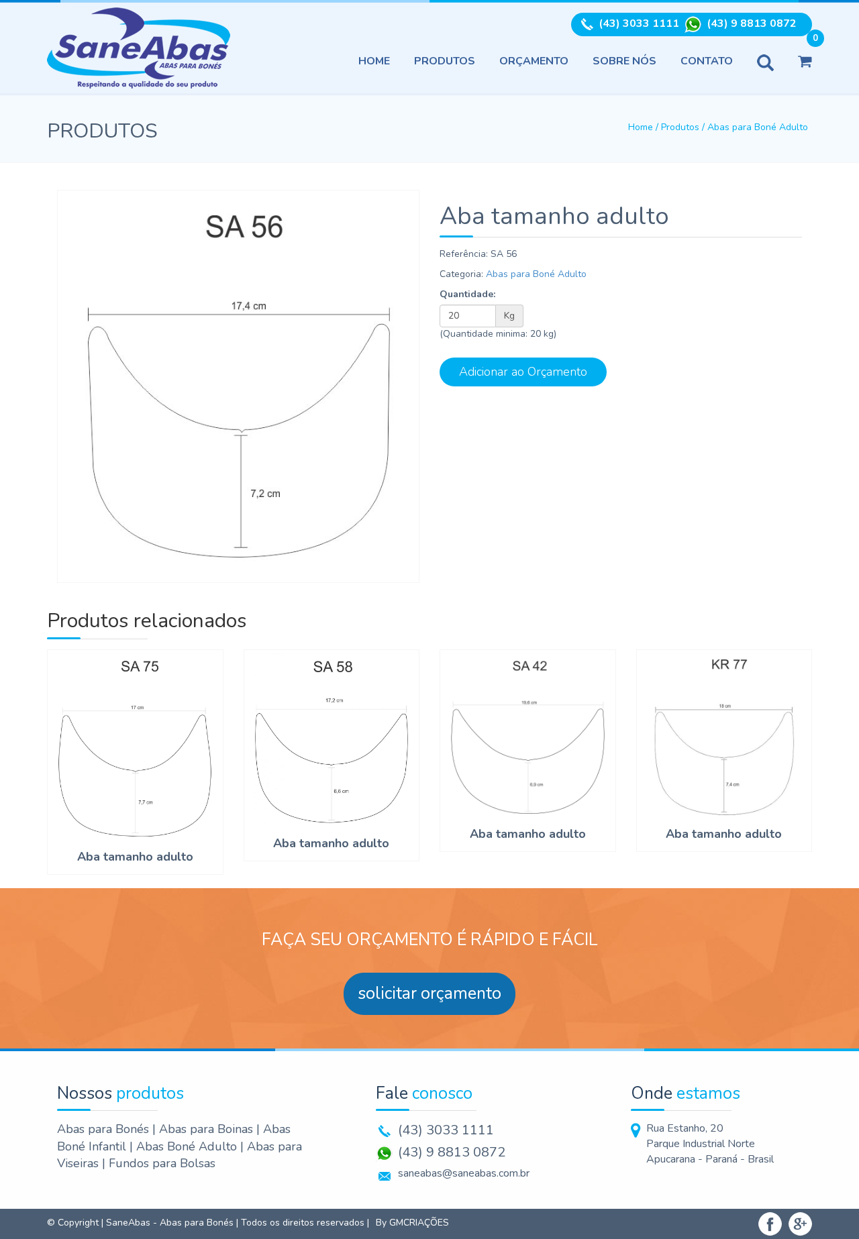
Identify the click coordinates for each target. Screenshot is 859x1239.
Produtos (444, 61)
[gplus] (800, 1222)
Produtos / (684, 127)
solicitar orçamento (429, 993)
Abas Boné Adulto (188, 1146)
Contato (706, 61)
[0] (805, 61)
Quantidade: (467, 294)
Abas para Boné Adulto (757, 127)
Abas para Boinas (207, 1129)
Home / (644, 127)
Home (374, 61)
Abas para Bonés (104, 1129)
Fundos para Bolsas (162, 1163)
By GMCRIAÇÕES (412, 1222)
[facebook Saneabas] (770, 1222)
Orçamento (533, 61)
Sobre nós (624, 61)
